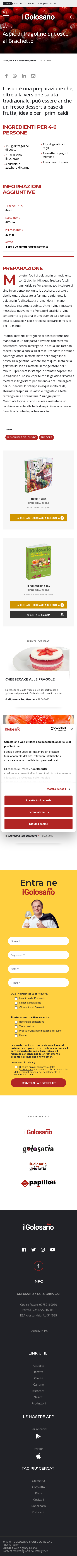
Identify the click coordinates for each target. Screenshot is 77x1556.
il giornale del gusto (21, 437)
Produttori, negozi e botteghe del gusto (40, 1030)
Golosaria (18, 3)
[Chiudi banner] (71, 729)
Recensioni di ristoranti (31, 1021)
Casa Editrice (29, 3)
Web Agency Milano (25, 1548)
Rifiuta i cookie (38, 823)
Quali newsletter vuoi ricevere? (29, 993)
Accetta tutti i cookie (38, 800)
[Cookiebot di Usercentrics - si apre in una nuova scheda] (50, 729)
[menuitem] (38, 1331)
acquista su (38, 518)
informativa (26, 1069)
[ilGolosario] (38, 16)
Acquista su (38, 615)
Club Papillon (42, 3)
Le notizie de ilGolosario (32, 998)
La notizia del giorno (30, 1002)
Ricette (23, 1035)
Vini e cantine (26, 1026)
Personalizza (36, 812)
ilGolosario (7, 3)
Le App (53, 3)
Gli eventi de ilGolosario (32, 1007)
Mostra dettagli (56, 788)
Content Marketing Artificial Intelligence (25, 1551)
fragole (46, 437)
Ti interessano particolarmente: (30, 1017)
